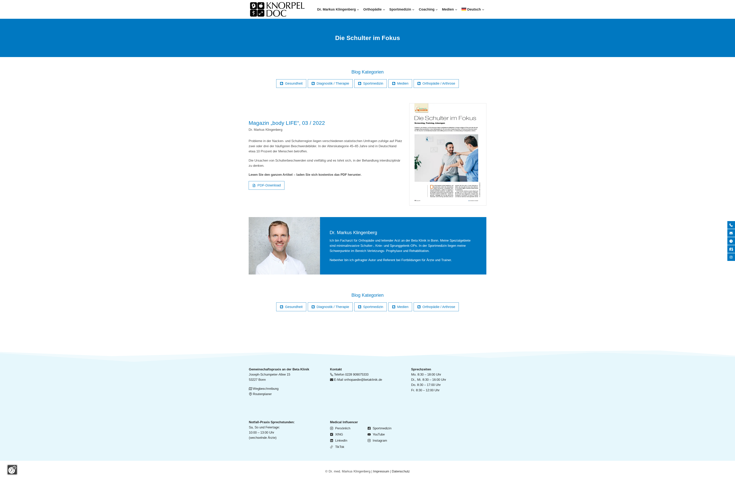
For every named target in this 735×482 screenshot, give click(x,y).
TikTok (339, 447)
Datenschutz (401, 471)
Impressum (381, 471)
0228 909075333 (356, 374)
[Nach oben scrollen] (725, 52)
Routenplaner (262, 394)
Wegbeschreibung (265, 389)
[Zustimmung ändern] (12, 469)
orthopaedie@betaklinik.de (363, 380)
